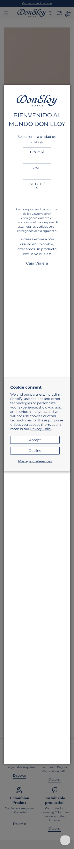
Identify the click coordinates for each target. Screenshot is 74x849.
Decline (35, 450)
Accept (35, 440)
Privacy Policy (41, 429)
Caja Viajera (37, 263)
